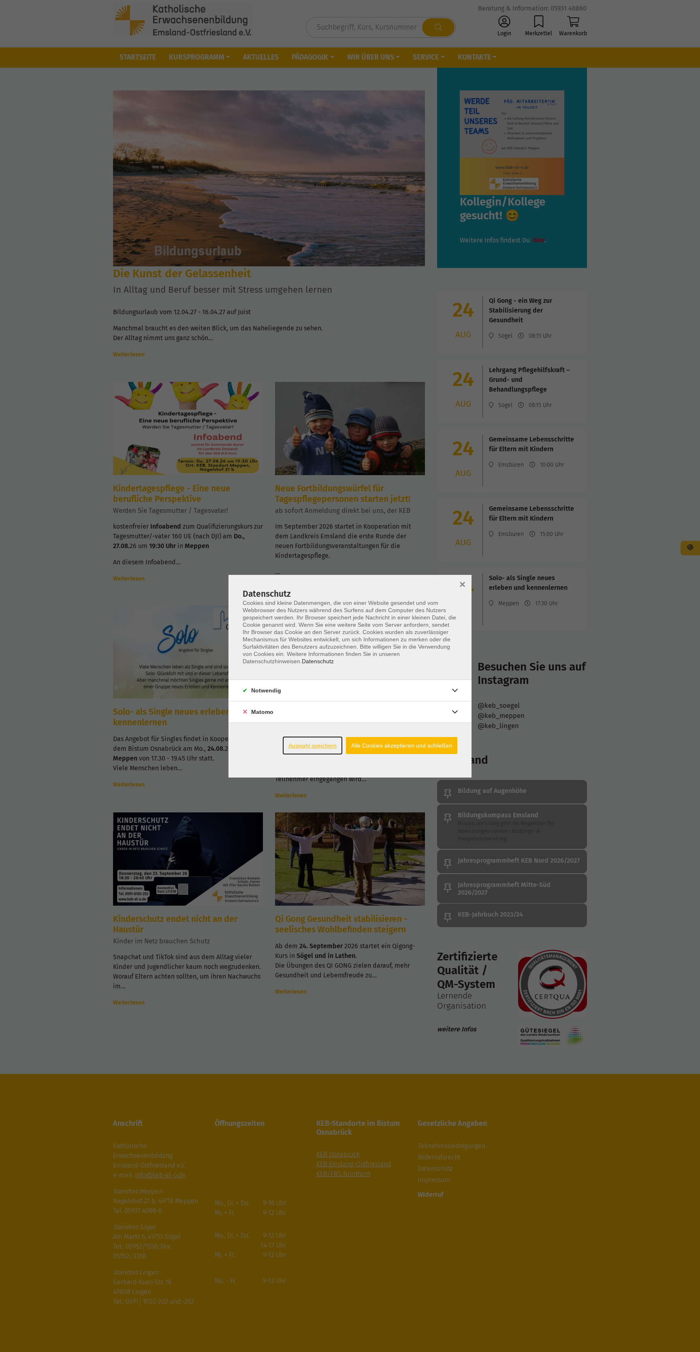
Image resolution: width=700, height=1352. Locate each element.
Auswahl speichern (312, 745)
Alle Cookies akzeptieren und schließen (401, 745)
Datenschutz (318, 661)
